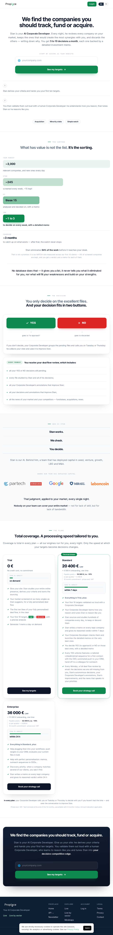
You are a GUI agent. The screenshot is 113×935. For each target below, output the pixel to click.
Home (51, 908)
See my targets (55, 69)
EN (101, 4)
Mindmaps (69, 920)
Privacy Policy (73, 929)
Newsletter (53, 917)
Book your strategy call (84, 690)
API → (51, 913)
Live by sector (15, 915)
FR (106, 4)
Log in (92, 4)
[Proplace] (11, 4)
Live (5, 915)
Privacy (100, 913)
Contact (100, 917)
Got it (87, 928)
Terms (100, 908)
